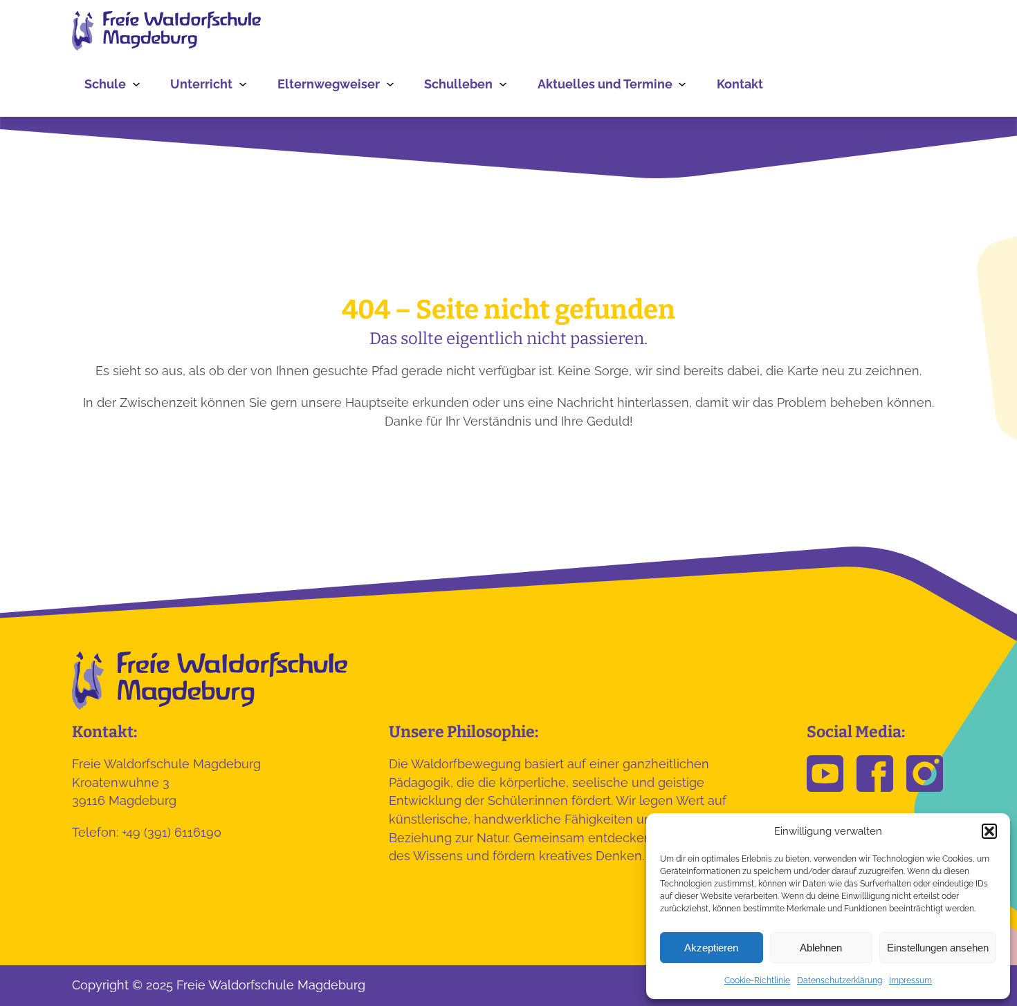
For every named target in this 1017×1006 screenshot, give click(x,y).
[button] (989, 831)
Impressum (910, 980)
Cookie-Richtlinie (757, 980)
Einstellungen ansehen (938, 947)
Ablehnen (821, 947)
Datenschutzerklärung (839, 980)
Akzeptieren (711, 947)
